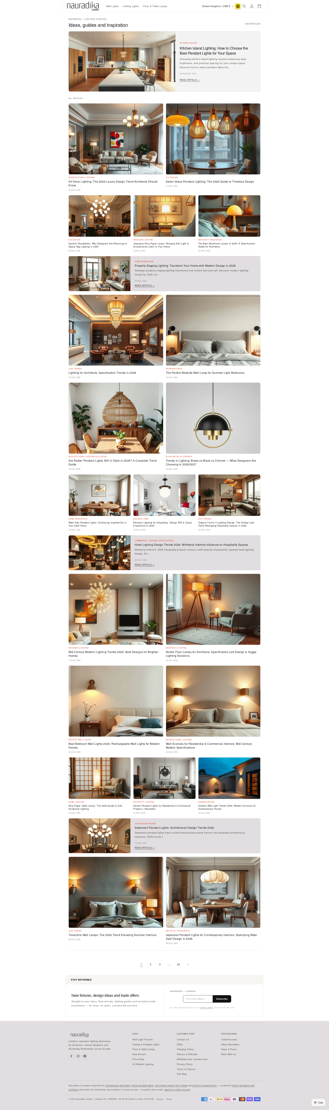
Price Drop (138, 1059)
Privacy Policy (185, 1064)
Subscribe (222, 999)
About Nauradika (230, 1044)
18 (178, 964)
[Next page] (187, 964)
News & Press (229, 1049)
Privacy (160, 1099)
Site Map (182, 1074)
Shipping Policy (185, 1049)
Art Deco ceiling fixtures (204, 1085)
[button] (244, 6)
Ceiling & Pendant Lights (145, 1044)
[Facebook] (71, 1056)
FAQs (180, 1044)
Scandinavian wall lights (117, 1085)
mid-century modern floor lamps (171, 1085)
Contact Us (183, 1039)
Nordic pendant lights (142, 1085)
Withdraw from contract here (192, 1059)
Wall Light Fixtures (142, 1039)
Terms (169, 1099)
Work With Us (228, 1054)
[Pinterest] (85, 1056)
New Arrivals (139, 1054)
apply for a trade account (177, 1090)
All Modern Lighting (142, 1064)
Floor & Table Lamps (143, 1049)
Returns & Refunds (187, 1054)
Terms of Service (186, 1069)
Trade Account (229, 1039)
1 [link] (141, 964)
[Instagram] (78, 1056)
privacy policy (206, 1008)
